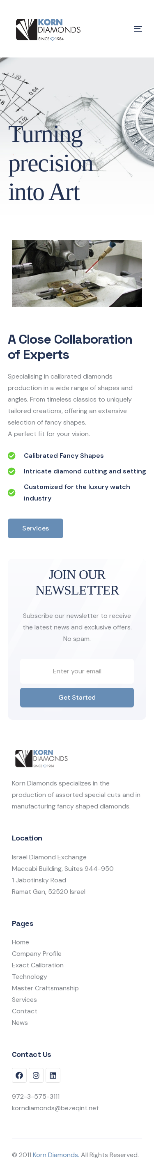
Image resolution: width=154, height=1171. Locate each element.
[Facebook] (19, 1075)
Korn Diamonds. (56, 1154)
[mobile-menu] (125, 28)
